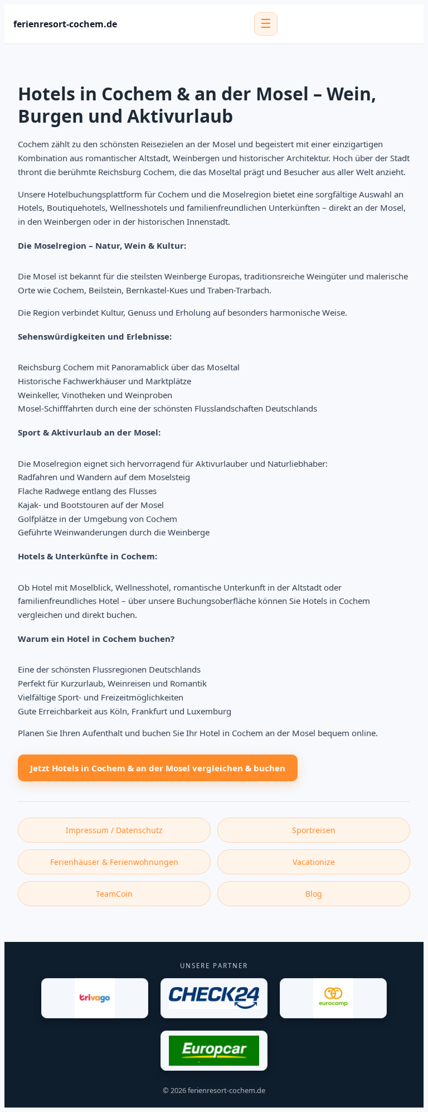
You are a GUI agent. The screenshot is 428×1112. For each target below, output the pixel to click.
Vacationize (314, 862)
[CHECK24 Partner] (214, 998)
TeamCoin (114, 893)
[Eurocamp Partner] (333, 998)
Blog (313, 893)
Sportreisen (313, 830)
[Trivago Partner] (94, 998)
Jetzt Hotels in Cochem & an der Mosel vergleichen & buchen (157, 767)
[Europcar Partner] (214, 1051)
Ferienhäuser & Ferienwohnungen (114, 862)
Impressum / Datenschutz (114, 830)
